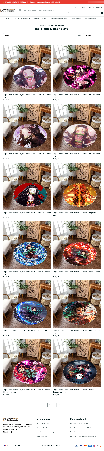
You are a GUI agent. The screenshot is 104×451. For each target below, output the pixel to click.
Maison (42, 25)
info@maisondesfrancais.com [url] (19, 432)
